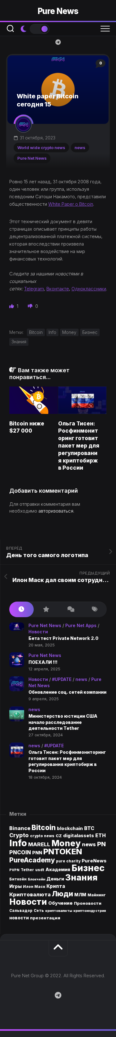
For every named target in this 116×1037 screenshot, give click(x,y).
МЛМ (80, 894)
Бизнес (89, 332)
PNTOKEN (62, 851)
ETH (100, 835)
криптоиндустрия (89, 911)
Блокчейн (36, 879)
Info (52, 332)
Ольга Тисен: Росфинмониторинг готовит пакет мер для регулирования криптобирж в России (78, 445)
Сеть (39, 910)
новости (19, 917)
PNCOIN (20, 852)
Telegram (34, 289)
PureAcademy (32, 860)
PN (101, 844)
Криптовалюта (30, 894)
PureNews (94, 861)
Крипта (55, 886)
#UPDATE (61, 679)
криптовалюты (58, 911)
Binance (19, 828)
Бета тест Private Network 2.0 (63, 638)
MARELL (39, 844)
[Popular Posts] (46, 609)
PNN (37, 852)
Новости (38, 631)
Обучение (60, 903)
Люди (62, 893)
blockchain (70, 828)
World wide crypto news (41, 147)
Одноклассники (88, 289)
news (80, 147)
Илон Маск (34, 886)
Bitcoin (36, 332)
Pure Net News (32, 158)
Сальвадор (20, 910)
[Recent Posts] (21, 609)
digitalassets (78, 835)
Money (69, 332)
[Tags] (94, 609)
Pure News (58, 11)
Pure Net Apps (81, 625)
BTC (89, 828)
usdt (39, 870)
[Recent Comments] (70, 609)
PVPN (14, 870)
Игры (15, 886)
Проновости (87, 903)
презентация (45, 917)
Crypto (19, 835)
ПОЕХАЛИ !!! (43, 662)
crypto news (42, 836)
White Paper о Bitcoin (70, 204)
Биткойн (18, 879)
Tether (27, 870)
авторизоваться (55, 511)
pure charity (68, 861)
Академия (57, 869)
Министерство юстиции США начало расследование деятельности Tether (62, 722)
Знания (18, 341)
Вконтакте (57, 289)
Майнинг (97, 895)
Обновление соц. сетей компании (67, 692)
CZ (59, 835)
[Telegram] (58, 42)
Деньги (55, 878)
